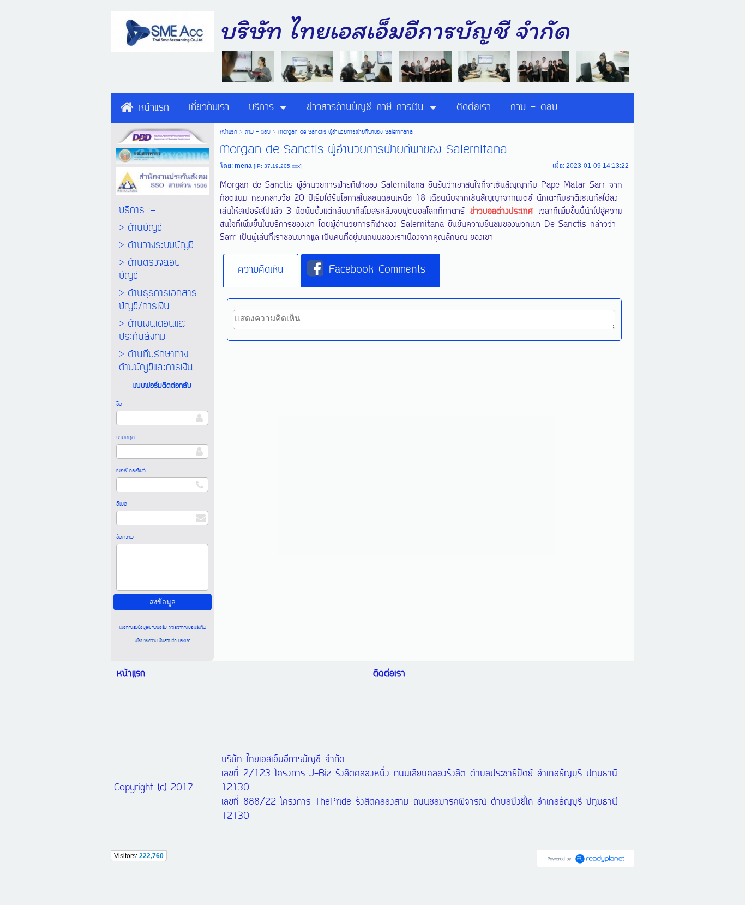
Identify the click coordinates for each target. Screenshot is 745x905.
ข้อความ (125, 537)
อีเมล (121, 504)
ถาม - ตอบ (258, 132)
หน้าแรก (228, 132)
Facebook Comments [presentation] (377, 270)
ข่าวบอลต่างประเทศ (501, 211)
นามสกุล (125, 437)
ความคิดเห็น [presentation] (261, 270)
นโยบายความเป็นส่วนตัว (156, 641)
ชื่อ (119, 404)
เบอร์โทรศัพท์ (131, 471)
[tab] (260, 270)
